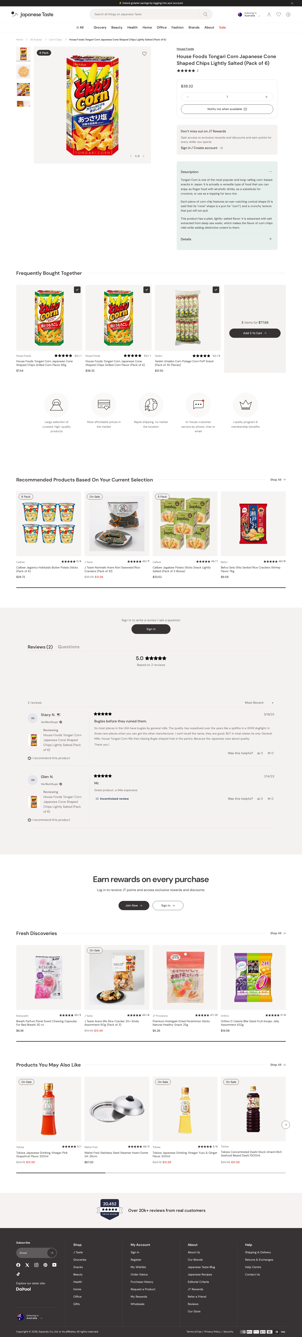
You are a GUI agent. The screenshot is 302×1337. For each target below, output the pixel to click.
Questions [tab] (69, 647)
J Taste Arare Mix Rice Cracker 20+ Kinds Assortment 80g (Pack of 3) (111, 1023)
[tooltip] (112, 798)
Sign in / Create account (199, 148)
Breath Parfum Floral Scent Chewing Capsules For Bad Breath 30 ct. (46, 1023)
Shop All (275, 479)
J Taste (78, 1252)
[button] (187, 70)
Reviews (193, 1304)
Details (186, 239)
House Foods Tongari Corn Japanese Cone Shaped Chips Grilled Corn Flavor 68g (44, 363)
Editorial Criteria (198, 1282)
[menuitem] (80, 27)
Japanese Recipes (200, 1274)
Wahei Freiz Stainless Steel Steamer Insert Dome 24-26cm (116, 1154)
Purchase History (142, 1282)
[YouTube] (54, 1265)
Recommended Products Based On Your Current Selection (84, 480)
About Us (194, 1252)
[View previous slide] (131, 156)
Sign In (135, 1252)
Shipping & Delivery (258, 1252)
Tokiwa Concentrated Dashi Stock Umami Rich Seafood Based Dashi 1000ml (251, 1153)
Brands (194, 27)
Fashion (178, 27)
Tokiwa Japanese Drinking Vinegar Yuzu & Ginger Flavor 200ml (185, 1154)
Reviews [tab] (40, 647)
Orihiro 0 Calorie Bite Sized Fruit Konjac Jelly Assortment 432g (250, 1023)
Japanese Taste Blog (201, 1267)
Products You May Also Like (48, 1065)
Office (162, 27)
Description (189, 172)
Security (228, 1331)
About (209, 27)
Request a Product (143, 1289)
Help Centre (253, 1267)
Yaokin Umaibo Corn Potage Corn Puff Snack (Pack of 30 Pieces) (184, 363)
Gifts (76, 1304)
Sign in (151, 629)
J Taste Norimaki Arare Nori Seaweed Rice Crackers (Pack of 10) (112, 569)
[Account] (269, 14)
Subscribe (51, 1252)
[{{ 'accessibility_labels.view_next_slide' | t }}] (286, 1125)
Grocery (100, 27)
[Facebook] (18, 1265)
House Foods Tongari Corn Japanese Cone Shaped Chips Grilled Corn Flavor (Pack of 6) (115, 363)
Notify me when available (224, 109)
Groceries (79, 1259)
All (82, 27)
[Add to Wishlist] (144, 53)
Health (132, 27)
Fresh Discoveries (36, 933)
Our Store (194, 1311)
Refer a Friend (197, 1296)
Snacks (78, 1267)
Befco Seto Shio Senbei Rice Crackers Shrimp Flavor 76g (250, 569)
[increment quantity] (266, 97)
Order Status (139, 1274)
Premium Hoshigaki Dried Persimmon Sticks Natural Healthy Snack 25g (181, 1023)
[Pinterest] (45, 1265)
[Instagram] (36, 1265)
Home (147, 27)
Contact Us (252, 1274)
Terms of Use (194, 1331)
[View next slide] (143, 156)
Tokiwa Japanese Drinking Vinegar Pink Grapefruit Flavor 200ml (42, 1154)
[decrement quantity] (187, 97)
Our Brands (195, 1259)
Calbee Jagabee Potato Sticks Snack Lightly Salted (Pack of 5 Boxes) (182, 569)
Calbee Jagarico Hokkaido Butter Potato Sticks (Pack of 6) (47, 569)
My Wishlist (138, 1267)
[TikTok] (18, 1274)
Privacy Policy (212, 1331)
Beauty (116, 27)
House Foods (185, 49)
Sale (222, 27)
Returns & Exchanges (259, 1259)
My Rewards (139, 1296)
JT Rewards (195, 1289)
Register (136, 1259)
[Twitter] (27, 1265)
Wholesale (137, 1304)
